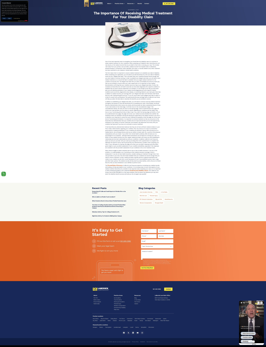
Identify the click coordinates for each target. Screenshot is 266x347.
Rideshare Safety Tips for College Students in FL (105, 212)
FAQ (156, 192)
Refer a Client (97, 299)
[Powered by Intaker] (254, 344)
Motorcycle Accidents (119, 301)
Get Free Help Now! (147, 267)
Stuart (135, 320)
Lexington (125, 327)
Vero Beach (148, 320)
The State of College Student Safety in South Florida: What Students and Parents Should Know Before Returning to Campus (108, 206)
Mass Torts (116, 309)
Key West (95, 320)
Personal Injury (154, 195)
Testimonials (96, 303)
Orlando (115, 320)
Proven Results (97, 301)
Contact (146, 3)
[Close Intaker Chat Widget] (261, 303)
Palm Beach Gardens (140, 318)
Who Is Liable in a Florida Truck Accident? (103, 197)
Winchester (151, 327)
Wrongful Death (159, 203)
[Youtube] (137, 332)
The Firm (96, 298)
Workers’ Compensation (120, 305)
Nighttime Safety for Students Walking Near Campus (107, 216)
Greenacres (129, 318)
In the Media (164, 192)
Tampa (141, 320)
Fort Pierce (122, 318)
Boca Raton (96, 318)
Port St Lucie (122, 320)
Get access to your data (152, 341)
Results (140, 3)
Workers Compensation (146, 203)
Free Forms (137, 301)
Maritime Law (143, 195)
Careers (136, 303)
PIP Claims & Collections (146, 199)
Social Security (169, 199)
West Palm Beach (164, 320)
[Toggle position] (258, 303)
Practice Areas (119, 3)
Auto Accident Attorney (146, 192)
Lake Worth (102, 320)
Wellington (155, 320)
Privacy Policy (135, 341)
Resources (130, 3)
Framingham (108, 327)
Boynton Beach (104, 318)
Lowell (131, 327)
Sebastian (129, 320)
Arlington (95, 327)
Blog (135, 298)
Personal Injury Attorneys (115, 165)
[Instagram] (142, 332)
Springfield (143, 327)
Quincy (137, 327)
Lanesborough (117, 327)
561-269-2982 (125, 241)
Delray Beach (114, 318)
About (109, 3)
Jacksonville (158, 318)
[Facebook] (124, 332)
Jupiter (164, 318)
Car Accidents (117, 298)
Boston (101, 327)
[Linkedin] (133, 332)
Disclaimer (142, 341)
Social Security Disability (120, 307)
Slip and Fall (158, 199)
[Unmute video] (241, 303)
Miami (109, 320)
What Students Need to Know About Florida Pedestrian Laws (109, 201)
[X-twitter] (128, 332)
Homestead (150, 318)
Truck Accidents (118, 299)
